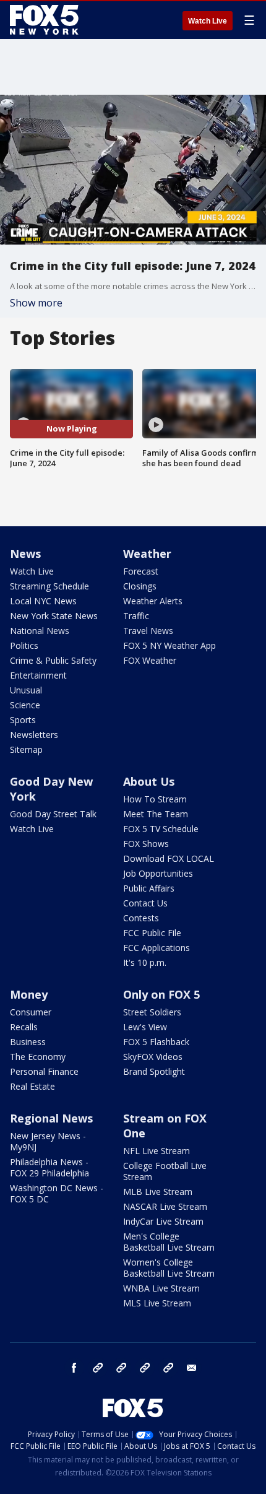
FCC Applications (156, 947)
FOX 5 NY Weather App (169, 645)
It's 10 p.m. (144, 962)
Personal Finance (44, 1071)
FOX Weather (149, 660)
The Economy (38, 1056)
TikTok (121, 1368)
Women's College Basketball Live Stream (169, 1267)
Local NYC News (43, 601)
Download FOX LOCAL (168, 858)
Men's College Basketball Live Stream (169, 1241)
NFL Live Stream (156, 1151)
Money (29, 994)
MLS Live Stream (157, 1303)
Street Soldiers (152, 1012)
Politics (24, 645)
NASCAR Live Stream (165, 1206)
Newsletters (34, 734)
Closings (140, 586)
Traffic (136, 616)
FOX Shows (146, 843)
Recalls (24, 1027)
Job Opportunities (158, 873)
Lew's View (145, 1027)
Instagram (98, 1368)
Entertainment (38, 675)
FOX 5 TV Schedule (161, 829)
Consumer (30, 1012)
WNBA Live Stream (161, 1288)
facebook (74, 1368)
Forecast (140, 571)
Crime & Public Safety (53, 660)
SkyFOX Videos (152, 1056)
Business (28, 1042)
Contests (141, 918)
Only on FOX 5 (161, 994)
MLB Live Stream (157, 1191)
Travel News (148, 630)
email (192, 1368)
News (25, 553)
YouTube (145, 1368)
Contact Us (145, 903)
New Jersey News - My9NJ (48, 1141)
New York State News (54, 616)
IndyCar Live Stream (163, 1221)
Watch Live (207, 21)
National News (39, 630)
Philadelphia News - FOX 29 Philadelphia (49, 1167)
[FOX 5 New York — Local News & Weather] (46, 20)
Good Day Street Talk (53, 814)
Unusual (26, 690)
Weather (147, 553)
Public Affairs (148, 888)
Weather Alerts (152, 601)
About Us (148, 781)
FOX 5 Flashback (156, 1042)
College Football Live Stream (165, 1171)
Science (25, 705)
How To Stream (155, 799)
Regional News (51, 1118)
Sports (23, 720)
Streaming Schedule (49, 586)
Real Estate (32, 1086)
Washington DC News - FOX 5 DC (56, 1193)
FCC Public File (152, 933)
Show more (36, 303)
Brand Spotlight (154, 1071)
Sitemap (26, 749)
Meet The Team (155, 814)
